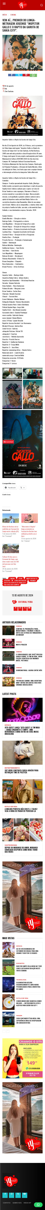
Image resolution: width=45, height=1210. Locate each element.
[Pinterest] (26, 77)
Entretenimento (12, 768)
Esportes (20, 963)
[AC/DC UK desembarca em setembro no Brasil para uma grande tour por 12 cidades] (8, 950)
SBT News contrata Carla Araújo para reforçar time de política (21, 771)
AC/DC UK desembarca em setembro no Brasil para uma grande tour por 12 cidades (27, 950)
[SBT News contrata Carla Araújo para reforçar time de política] (22, 753)
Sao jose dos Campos (11, 584)
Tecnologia (21, 979)
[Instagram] (20, 609)
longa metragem (20, 580)
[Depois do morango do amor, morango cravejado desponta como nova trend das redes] (22, 830)
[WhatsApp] (33, 77)
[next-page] (7, 1031)
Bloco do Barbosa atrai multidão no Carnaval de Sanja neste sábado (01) (10, 529)
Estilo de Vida (11, 806)
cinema (12, 578)
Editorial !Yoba (25, 601)
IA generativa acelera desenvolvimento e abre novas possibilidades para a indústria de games (28, 985)
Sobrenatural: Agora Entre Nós (29, 670)
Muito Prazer (21, 644)
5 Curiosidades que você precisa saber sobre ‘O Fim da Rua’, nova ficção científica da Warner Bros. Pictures (29, 657)
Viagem (19, 1015)
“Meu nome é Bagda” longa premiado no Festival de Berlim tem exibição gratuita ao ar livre (29, 531)
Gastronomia (11, 845)
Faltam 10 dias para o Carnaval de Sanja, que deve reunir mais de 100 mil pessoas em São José (10, 561)
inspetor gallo (31, 578)
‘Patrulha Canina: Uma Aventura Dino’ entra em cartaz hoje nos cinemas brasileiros (29, 682)
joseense (7, 580)
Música (8, 725)
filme (20, 578)
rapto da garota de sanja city (15, 582)
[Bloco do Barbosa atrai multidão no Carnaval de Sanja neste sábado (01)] (10, 518)
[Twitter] (19, 77)
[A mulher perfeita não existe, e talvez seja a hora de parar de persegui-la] (22, 791)
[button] (38, 1204)
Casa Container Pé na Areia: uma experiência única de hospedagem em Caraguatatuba (28, 1020)
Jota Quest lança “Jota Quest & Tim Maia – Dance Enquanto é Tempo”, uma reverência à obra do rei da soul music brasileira (22, 730)
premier (33, 580)
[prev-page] (3, 1031)
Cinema (13, 14)
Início (4, 14)
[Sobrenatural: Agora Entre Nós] (8, 669)
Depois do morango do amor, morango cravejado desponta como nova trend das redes (21, 849)
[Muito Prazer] (8, 643)
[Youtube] (29, 609)
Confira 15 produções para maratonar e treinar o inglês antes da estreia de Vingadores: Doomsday (29, 632)
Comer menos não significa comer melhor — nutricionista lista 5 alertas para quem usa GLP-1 (29, 1003)
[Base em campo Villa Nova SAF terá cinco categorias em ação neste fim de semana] (8, 967)
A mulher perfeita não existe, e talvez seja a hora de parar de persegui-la (21, 810)
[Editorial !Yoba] (15, 601)
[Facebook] (11, 77)
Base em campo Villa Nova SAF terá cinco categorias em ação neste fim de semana (29, 968)
